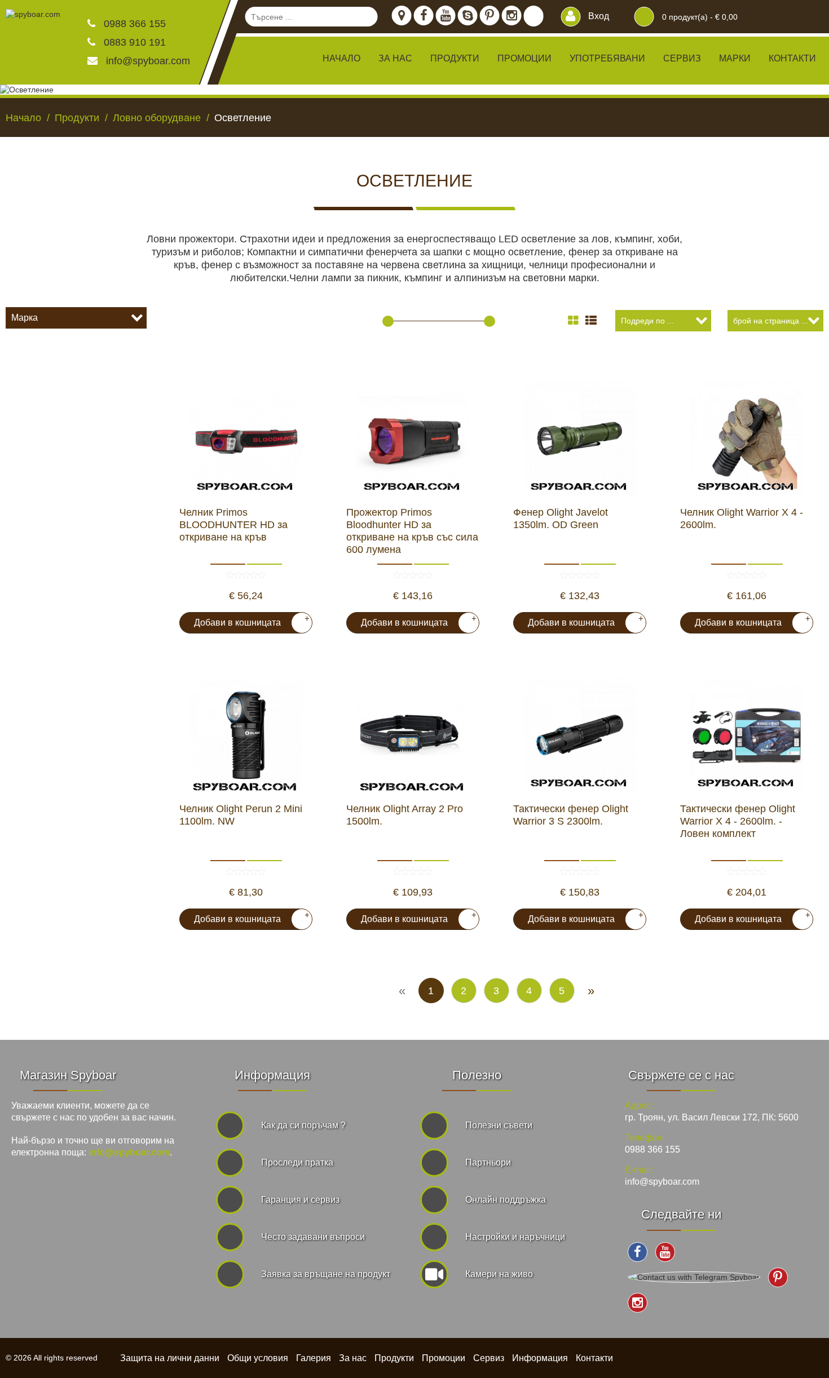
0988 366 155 (133, 23)
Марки (735, 58)
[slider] (388, 321)
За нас (395, 58)
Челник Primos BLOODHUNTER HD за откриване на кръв (233, 525)
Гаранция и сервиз (300, 1199)
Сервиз (682, 58)
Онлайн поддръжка (505, 1199)
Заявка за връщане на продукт (325, 1274)
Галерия (313, 1358)
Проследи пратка (297, 1162)
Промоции (524, 58)
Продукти (394, 1358)
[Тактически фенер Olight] (579, 735)
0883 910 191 (133, 42)
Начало (341, 58)
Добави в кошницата (247, 620)
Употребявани (607, 58)
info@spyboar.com (148, 61)
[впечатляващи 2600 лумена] (746, 438)
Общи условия (257, 1358)
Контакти (792, 58)
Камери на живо (499, 1274)
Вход (597, 16)
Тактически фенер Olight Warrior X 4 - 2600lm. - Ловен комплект (737, 821)
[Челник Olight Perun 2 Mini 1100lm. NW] (245, 735)
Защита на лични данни (169, 1358)
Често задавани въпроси (313, 1237)
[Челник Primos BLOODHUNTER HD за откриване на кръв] (245, 438)
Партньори (488, 1162)
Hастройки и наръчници (515, 1237)
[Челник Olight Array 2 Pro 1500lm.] (412, 735)
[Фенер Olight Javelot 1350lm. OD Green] (579, 438)
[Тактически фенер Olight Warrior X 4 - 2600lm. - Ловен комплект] (746, 735)
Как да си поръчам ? (303, 1125)
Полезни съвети (498, 1125)
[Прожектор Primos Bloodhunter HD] (412, 438)
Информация (540, 1358)
